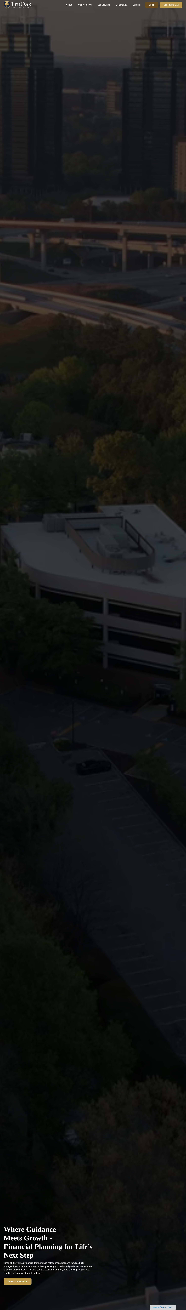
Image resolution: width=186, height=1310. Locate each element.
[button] (69, 5)
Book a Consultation (17, 1281)
